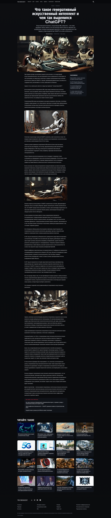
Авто (33, 1)
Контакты (19, 509)
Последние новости (41, 504)
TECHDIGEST (21, 1)
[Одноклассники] (37, 500)
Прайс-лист (59, 509)
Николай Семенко (49, 33)
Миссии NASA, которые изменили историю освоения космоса (77, 78)
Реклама (58, 504)
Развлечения (57, 1)
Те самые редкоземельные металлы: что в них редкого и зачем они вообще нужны (76, 92)
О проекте (19, 504)
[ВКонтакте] (31, 500)
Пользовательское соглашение (82, 507)
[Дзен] (40, 500)
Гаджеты (45, 1)
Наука (41, 1)
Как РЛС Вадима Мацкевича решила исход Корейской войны (77, 82)
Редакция (19, 507)
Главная (52, 5)
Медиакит (59, 507)
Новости (29, 1)
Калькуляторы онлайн (41, 507)
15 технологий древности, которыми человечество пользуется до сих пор (76, 87)
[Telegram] (34, 500)
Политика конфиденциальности (83, 504)
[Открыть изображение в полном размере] (55, 54)
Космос (37, 1)
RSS (38, 509)
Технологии (51, 1)
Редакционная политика (81, 509)
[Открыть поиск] (93, 1)
